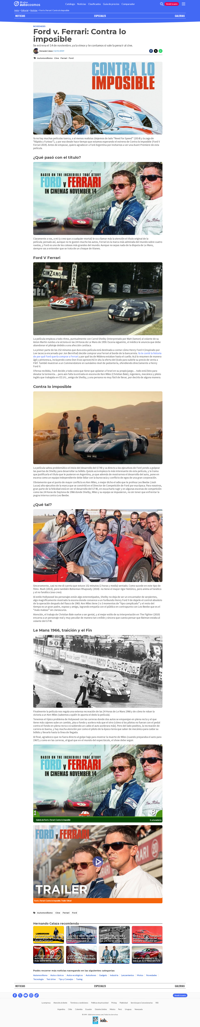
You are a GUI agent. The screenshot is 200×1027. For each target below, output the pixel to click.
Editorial (24, 10)
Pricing (114, 1003)
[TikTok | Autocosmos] (36, 995)
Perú (120, 1009)
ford (71, 58)
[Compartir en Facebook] (151, 51)
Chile (70, 1009)
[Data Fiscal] (95, 1020)
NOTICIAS (20, 16)
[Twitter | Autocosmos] (20, 995)
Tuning (79, 979)
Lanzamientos (127, 975)
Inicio (16, 10)
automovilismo (45, 58)
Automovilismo (40, 975)
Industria (114, 975)
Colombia (78, 1009)
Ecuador (88, 1009)
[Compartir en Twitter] (156, 51)
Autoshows (91, 975)
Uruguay (128, 1009)
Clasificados (94, 4)
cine (56, 58)
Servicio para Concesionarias (142, 1003)
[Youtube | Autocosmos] (26, 995)
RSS (157, 1003)
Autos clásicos (57, 975)
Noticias (81, 4)
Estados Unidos (101, 1009)
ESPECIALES (100, 16)
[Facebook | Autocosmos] (15, 995)
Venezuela (139, 1009)
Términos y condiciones (79, 1003)
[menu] (183, 4)
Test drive (51, 979)
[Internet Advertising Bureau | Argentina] (103, 1020)
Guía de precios (111, 4)
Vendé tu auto (171, 4)
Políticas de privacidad (99, 1003)
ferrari (64, 58)
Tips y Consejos (66, 979)
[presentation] (97, 781)
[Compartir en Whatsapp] (160, 51)
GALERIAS (180, 16)
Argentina (61, 1009)
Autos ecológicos (75, 975)
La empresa (46, 1003)
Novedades (39, 26)
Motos (140, 975)
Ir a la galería (155, 820)
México (112, 1009)
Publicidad (124, 1003)
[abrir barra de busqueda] (161, 4)
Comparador (128, 4)
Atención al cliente (60, 1003)
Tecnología (38, 979)
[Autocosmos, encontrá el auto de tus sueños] (27, 4)
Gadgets (103, 975)
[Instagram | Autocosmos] (31, 995)
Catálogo (70, 4)
